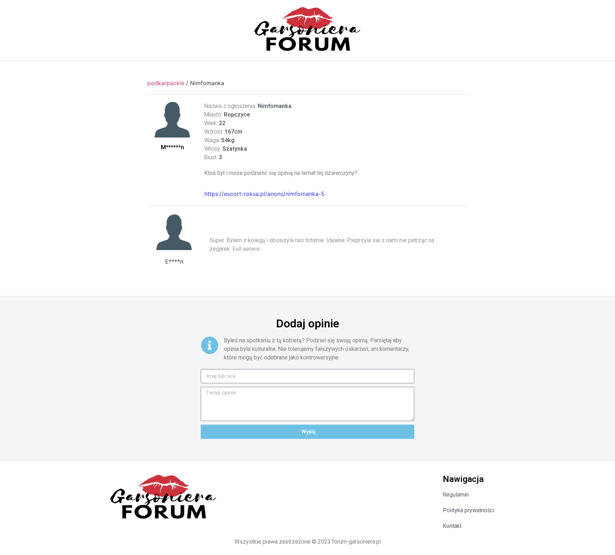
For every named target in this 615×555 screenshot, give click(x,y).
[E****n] (174, 232)
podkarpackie (165, 83)
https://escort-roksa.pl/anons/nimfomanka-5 (264, 193)
